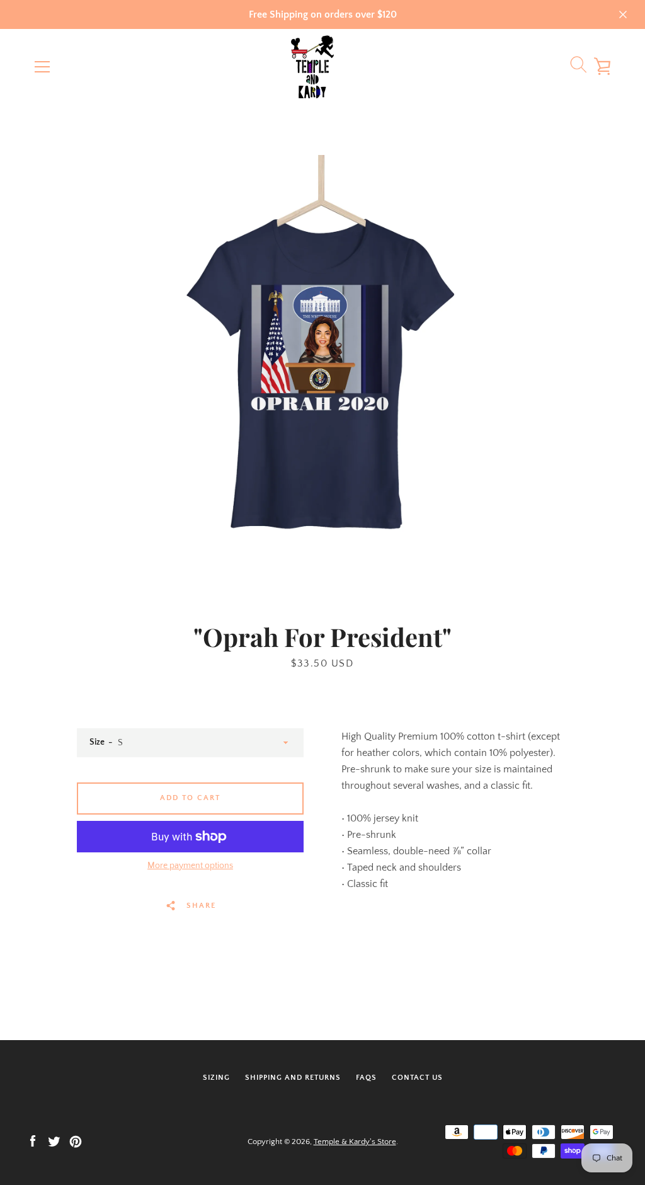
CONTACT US (417, 1077)
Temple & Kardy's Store (355, 1141)
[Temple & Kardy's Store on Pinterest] (75, 1141)
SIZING (216, 1077)
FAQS (366, 1077)
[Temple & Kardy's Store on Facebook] (32, 1141)
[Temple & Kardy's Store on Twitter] (54, 1141)
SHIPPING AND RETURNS (293, 1077)
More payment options (190, 866)
